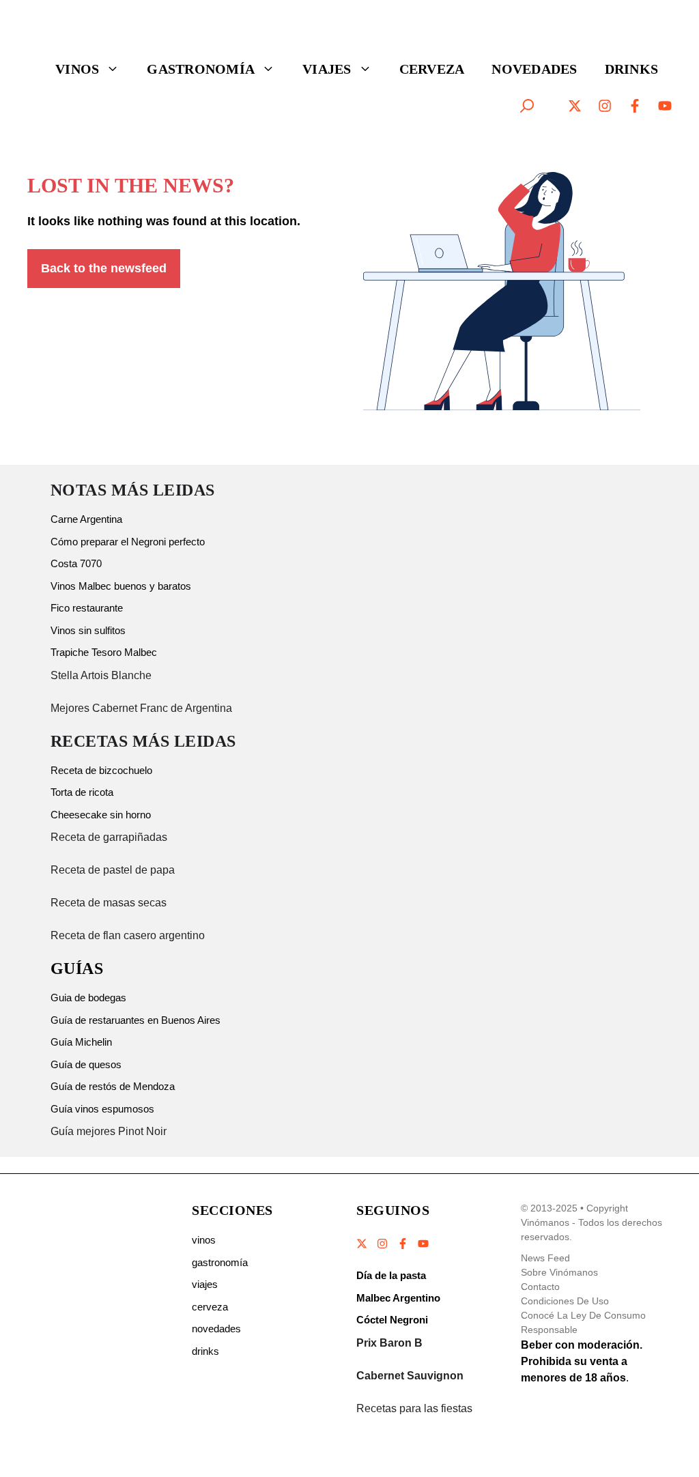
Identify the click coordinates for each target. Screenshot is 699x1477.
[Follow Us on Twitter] (362, 1243)
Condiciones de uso (565, 1300)
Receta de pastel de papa (113, 870)
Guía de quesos (86, 1064)
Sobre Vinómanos (559, 1272)
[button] (527, 105)
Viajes (327, 68)
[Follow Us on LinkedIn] (422, 1243)
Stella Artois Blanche (101, 675)
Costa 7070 (76, 563)
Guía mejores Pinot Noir (109, 1131)
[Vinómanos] (85, 32)
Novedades (534, 68)
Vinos (77, 68)
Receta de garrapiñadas (109, 837)
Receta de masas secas (109, 902)
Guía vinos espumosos (102, 1109)
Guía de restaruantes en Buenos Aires (135, 1020)
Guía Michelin (81, 1042)
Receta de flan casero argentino (128, 935)
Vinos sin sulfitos (88, 630)
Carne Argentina (86, 519)
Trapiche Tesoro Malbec (104, 652)
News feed (545, 1257)
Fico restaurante (87, 608)
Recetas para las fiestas (414, 1408)
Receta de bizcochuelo (101, 770)
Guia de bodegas (88, 997)
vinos (204, 1240)
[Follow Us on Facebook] (403, 1243)
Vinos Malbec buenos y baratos (121, 586)
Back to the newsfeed (104, 268)
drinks (205, 1351)
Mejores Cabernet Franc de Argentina (141, 708)
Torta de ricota (82, 792)
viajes (205, 1284)
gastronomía (220, 1262)
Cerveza (432, 68)
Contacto (540, 1286)
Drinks (632, 68)
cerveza (210, 1307)
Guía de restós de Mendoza (113, 1086)
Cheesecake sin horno (101, 814)
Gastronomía (201, 68)
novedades (216, 1328)
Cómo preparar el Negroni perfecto (128, 541)
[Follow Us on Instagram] (382, 1243)
